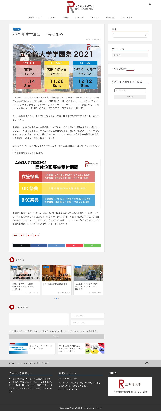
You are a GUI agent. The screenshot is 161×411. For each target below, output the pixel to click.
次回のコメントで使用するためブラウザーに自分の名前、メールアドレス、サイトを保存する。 (55, 331)
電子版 (66, 18)
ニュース (53, 18)
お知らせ (79, 18)
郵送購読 (110, 18)
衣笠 (37, 235)
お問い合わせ (126, 18)
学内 (30, 235)
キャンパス (95, 18)
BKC (16, 235)
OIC (23, 235)
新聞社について (35, 18)
